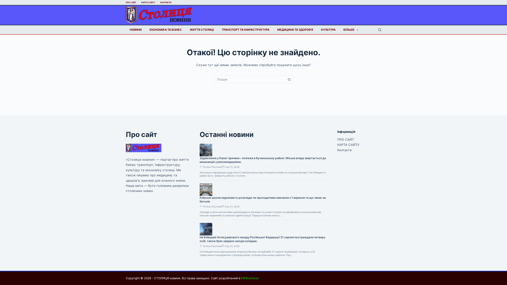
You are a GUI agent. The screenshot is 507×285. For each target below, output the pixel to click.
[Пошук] (379, 29)
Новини (136, 29)
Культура (328, 29)
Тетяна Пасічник (212, 166)
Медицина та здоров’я (295, 29)
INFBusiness (250, 278)
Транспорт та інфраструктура (245, 29)
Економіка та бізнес (166, 29)
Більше (349, 29)
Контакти (165, 2)
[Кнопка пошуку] (289, 79)
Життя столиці (202, 29)
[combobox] (249, 79)
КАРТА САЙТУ (148, 2)
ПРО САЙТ (131, 2)
